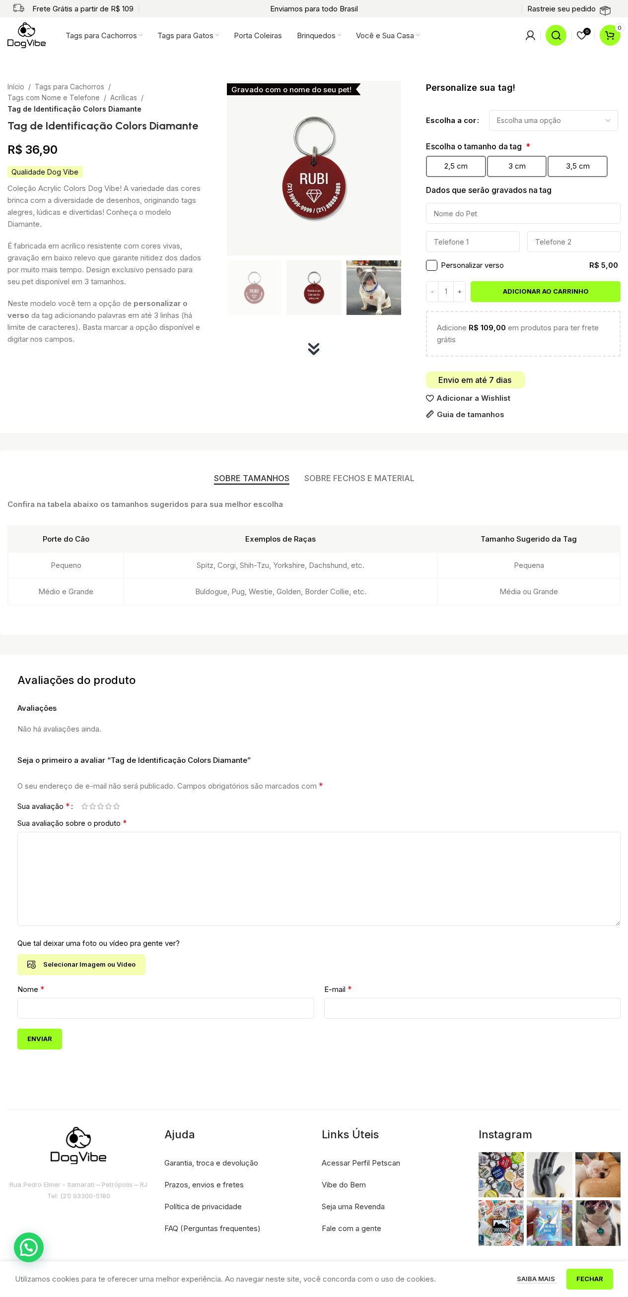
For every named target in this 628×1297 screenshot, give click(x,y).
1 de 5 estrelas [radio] (84, 806)
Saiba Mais (537, 1279)
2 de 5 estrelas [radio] (92, 806)
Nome (31, 989)
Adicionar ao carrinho (546, 291)
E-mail (338, 989)
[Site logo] (26, 34)
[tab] (251, 478)
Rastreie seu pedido (561, 8)
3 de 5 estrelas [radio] (100, 806)
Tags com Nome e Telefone (53, 97)
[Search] (556, 35)
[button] (29, 1247)
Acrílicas (123, 97)
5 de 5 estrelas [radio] (116, 806)
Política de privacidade (203, 1206)
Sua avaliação (43, 806)
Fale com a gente (351, 1228)
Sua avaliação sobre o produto (72, 823)
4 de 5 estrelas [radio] (108, 806)
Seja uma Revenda (353, 1206)
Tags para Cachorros (69, 86)
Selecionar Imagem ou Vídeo (89, 964)
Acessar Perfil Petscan (361, 1163)
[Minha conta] (530, 35)
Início (15, 86)
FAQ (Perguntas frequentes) (212, 1228)
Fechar (589, 1279)
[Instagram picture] (501, 1174)
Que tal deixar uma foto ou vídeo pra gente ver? (98, 943)
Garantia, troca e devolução (211, 1163)
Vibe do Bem (344, 1184)
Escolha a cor (451, 120)
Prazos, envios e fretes (204, 1184)
